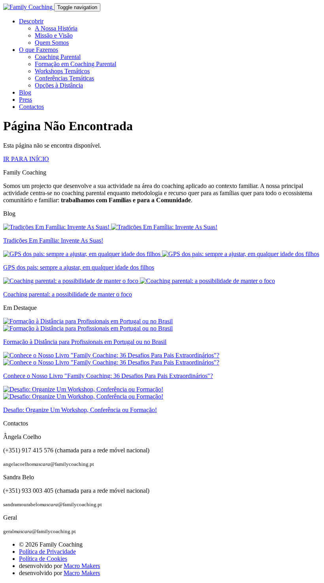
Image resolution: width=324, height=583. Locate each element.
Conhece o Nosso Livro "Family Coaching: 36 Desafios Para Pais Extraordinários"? (108, 375)
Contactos (31, 106)
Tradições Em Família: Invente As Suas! (53, 240)
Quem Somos (52, 42)
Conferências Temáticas (64, 78)
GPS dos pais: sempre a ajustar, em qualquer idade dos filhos (78, 267)
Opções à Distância (59, 85)
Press (25, 99)
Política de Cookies (43, 558)
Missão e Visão (54, 35)
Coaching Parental (58, 56)
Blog (25, 92)
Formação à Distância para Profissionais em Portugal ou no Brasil (84, 341)
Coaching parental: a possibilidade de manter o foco (67, 294)
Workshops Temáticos (62, 71)
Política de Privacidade (47, 551)
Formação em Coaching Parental (75, 64)
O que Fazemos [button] (38, 49)
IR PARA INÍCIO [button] (26, 159)
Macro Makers (82, 565)
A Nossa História (56, 28)
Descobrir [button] (31, 21)
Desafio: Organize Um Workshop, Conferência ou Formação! (80, 409)
